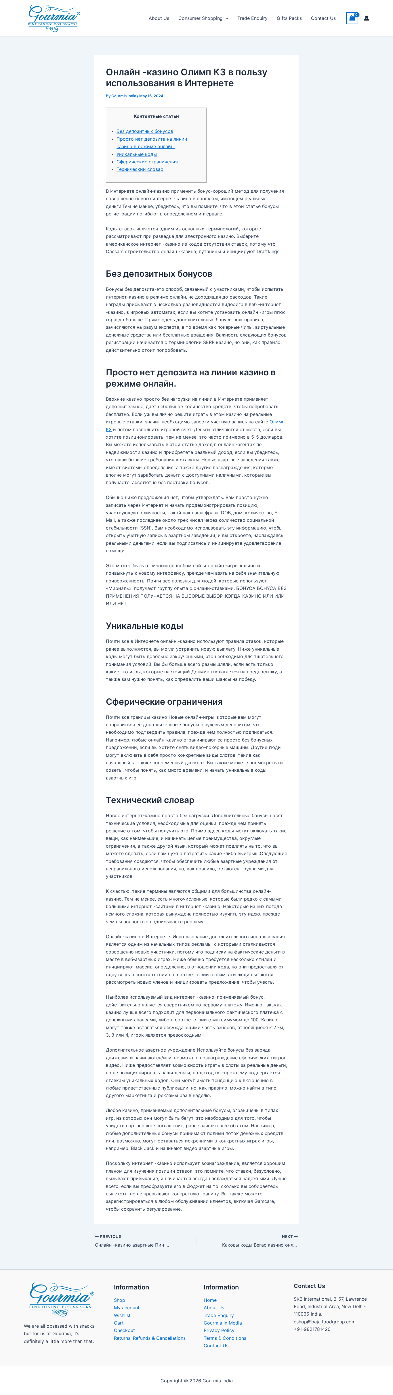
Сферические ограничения (147, 162)
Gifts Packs (289, 18)
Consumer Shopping (200, 18)
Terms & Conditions (225, 1338)
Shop (119, 1300)
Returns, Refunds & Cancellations (150, 1338)
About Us (159, 18)
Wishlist (122, 1315)
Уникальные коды (137, 154)
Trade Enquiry (252, 18)
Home (210, 1300)
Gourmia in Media (223, 1323)
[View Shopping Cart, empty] (352, 18)
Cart (119, 1323)
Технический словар (140, 169)
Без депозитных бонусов (145, 131)
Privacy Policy (219, 1330)
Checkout (124, 1330)
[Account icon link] (366, 18)
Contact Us (323, 18)
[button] (225, 18)
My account (127, 1307)
